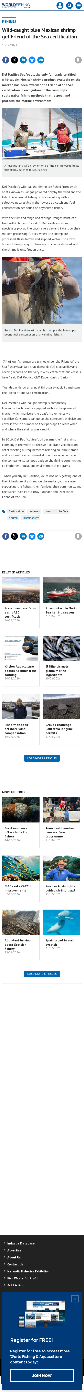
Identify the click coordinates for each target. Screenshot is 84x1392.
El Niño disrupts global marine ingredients (57, 670)
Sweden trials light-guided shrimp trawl (60, 888)
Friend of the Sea (56, 511)
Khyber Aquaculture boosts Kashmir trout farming (20, 670)
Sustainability (31, 518)
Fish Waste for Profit (22, 1278)
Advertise (14, 1250)
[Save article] (78, 60)
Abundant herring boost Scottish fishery (18, 944)
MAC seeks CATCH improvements (18, 888)
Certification (16, 511)
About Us (14, 1257)
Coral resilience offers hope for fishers (16, 832)
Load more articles (42, 758)
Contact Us (15, 1264)
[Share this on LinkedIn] (23, 60)
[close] (81, 51)
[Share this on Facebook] (5, 60)
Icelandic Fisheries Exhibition (28, 1271)
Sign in (30, 51)
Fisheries (9, 21)
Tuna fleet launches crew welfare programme (60, 832)
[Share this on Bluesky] (32, 60)
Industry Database (21, 1243)
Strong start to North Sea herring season (61, 610)
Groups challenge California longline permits (59, 729)
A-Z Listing (15, 1285)
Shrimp (13, 518)
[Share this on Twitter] (14, 60)
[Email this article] (40, 60)
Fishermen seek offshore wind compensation (16, 729)
